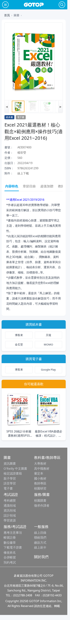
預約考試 (10, 562)
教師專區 (40, 483)
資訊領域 (10, 510)
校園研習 (40, 488)
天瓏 (48, 335)
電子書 (8, 488)
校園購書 (40, 500)
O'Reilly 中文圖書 (15, 468)
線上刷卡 (40, 547)
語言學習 (10, 483)
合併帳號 (10, 557)
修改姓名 (10, 552)
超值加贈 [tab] (46, 186)
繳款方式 (40, 542)
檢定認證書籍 (13, 473)
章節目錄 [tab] (29, 186)
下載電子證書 (13, 547)
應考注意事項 (13, 532)
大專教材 (40, 463)
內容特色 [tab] (11, 186)
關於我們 (41, 556)
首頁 (7, 15)
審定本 (38, 473)
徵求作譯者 (41, 505)
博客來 (19, 335)
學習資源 (10, 520)
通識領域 (10, 505)
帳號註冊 (10, 537)
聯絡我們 (40, 537)
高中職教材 (41, 468)
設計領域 (10, 515)
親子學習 (10, 478)
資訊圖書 (10, 463)
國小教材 (40, 478)
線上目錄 (40, 532)
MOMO (48, 344)
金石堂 (19, 344)
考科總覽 (10, 500)
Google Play (48, 369)
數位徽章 (10, 542)
